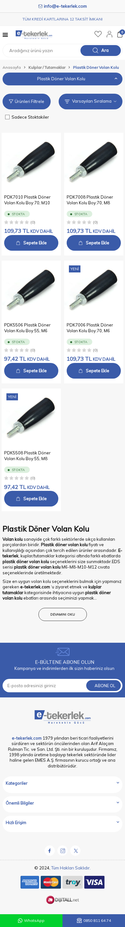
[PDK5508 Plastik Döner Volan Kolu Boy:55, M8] (31, 418)
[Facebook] (50, 850)
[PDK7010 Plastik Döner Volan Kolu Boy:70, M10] (31, 162)
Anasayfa (12, 67)
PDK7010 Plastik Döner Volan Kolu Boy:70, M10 (27, 199)
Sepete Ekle (35, 242)
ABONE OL (105, 685)
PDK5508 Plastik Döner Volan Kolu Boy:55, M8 (27, 455)
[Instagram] (62, 850)
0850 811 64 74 (97, 920)
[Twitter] (75, 850)
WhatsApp (34, 920)
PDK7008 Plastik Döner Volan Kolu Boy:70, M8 (90, 199)
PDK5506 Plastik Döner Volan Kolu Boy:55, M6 (27, 327)
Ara (105, 50)
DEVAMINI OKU (62, 614)
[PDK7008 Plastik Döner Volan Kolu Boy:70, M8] (93, 162)
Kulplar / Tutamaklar (47, 67)
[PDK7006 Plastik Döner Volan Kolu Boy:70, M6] (93, 290)
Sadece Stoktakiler (30, 117)
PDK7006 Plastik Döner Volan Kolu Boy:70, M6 (90, 327)
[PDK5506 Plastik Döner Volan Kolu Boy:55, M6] (31, 290)
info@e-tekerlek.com (65, 6)
